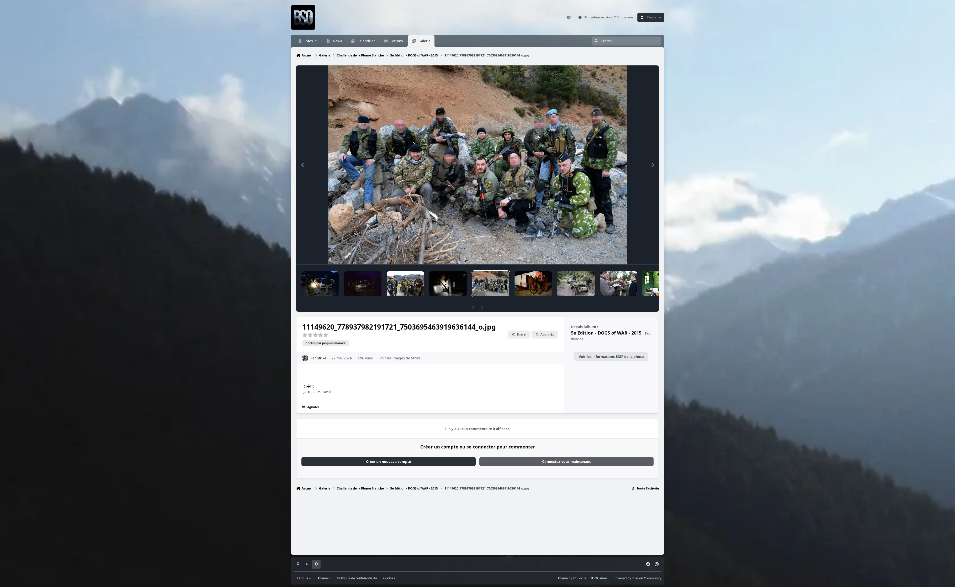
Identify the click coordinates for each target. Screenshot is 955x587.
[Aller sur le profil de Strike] (305, 358)
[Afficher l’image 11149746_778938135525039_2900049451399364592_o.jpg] (320, 283)
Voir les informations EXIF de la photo (611, 356)
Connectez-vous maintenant (566, 461)
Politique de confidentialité (357, 578)
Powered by (637, 578)
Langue (303, 578)
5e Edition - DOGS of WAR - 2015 (606, 333)
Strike (321, 358)
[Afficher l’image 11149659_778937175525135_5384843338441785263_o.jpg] (405, 283)
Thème (323, 578)
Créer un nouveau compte (388, 461)
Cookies (389, 578)
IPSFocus (579, 578)
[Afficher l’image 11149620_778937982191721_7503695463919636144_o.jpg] (490, 283)
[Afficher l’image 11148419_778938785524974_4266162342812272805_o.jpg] (533, 283)
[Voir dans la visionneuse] (477, 164)
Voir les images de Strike (400, 358)
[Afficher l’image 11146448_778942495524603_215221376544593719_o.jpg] (575, 283)
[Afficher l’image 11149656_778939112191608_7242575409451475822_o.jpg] (448, 283)
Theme (563, 578)
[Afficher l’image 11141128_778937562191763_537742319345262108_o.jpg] (618, 283)
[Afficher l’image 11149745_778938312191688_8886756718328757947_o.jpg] (362, 283)
